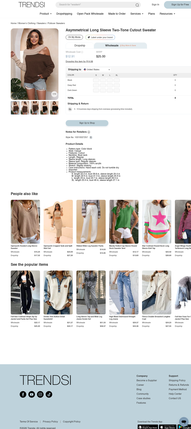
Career (140, 385)
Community (143, 394)
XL (117, 75)
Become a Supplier (147, 380)
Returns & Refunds (179, 385)
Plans (151, 14)
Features (141, 403)
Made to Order (117, 14)
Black (70, 80)
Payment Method (178, 389)
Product (44, 14)
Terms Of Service (29, 422)
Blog (139, 389)
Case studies (143, 398)
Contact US (175, 398)
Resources (166, 14)
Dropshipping (64, 14)
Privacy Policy (50, 422)
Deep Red (72, 85)
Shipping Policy (177, 380)
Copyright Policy (71, 422)
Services (135, 14)
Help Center (175, 394)
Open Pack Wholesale (90, 14)
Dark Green (72, 90)
